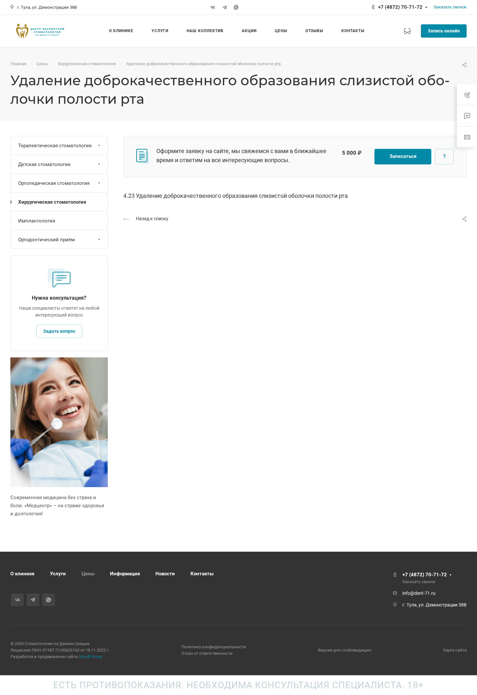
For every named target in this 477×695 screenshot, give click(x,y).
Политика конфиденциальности (213, 646)
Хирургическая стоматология (52, 202)
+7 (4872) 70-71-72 (400, 7)
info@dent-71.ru (418, 593)
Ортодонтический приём (46, 240)
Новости (165, 574)
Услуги (58, 574)
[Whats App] (236, 7)
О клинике (22, 574)
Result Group (90, 656)
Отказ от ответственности (207, 653)
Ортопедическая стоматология (54, 183)
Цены (87, 574)
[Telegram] (224, 7)
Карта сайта (455, 650)
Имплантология (36, 221)
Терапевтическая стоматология (55, 146)
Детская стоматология (44, 164)
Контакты (202, 574)
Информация (125, 574)
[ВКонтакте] (213, 7)
